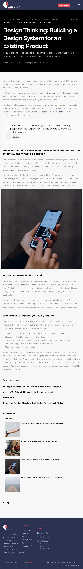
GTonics (30, 562)
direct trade (51, 93)
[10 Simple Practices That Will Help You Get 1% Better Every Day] (12, 429)
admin (5, 63)
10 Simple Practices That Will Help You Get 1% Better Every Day (42, 423)
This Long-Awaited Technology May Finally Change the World (41, 459)
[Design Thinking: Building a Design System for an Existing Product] (12, 484)
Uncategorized (30, 63)
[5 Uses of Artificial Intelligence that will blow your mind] (12, 448)
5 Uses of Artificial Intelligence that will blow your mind (39, 441)
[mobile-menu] (77, 5)
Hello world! (9, 418)
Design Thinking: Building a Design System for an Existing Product (42, 477)
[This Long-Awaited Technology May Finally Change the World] (12, 466)
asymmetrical (59, 163)
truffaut (14, 170)
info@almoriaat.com (16, 553)
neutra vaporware (64, 112)
